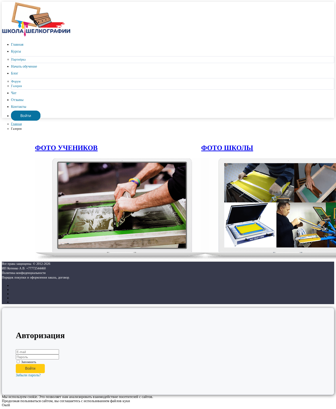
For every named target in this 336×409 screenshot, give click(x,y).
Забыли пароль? (28, 375)
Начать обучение (24, 66)
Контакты (18, 107)
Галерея (16, 86)
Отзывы (17, 100)
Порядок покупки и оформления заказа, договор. (36, 277)
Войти (25, 115)
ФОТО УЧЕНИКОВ (66, 147)
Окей (6, 405)
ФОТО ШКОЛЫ (227, 147)
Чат (13, 93)
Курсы (16, 51)
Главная (17, 44)
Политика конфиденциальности (24, 273)
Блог (14, 73)
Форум (16, 81)
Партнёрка (18, 59)
